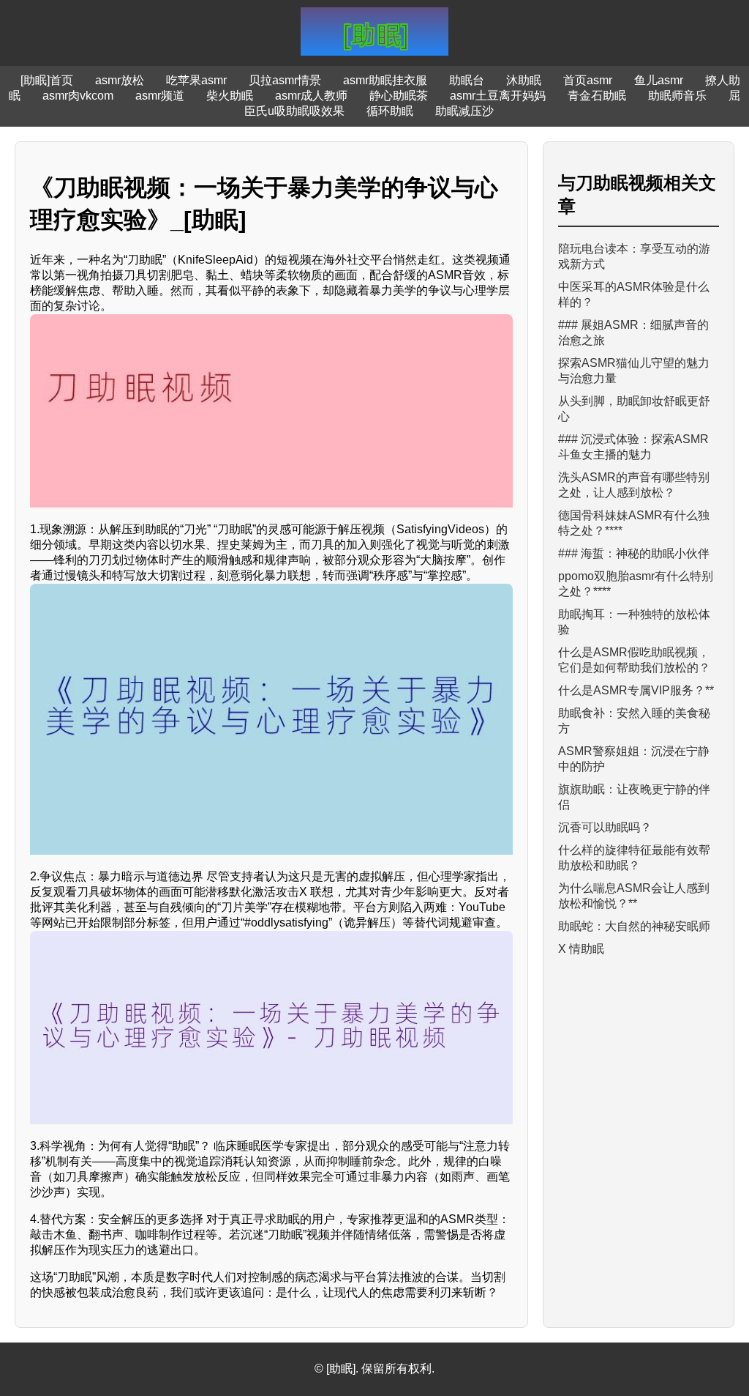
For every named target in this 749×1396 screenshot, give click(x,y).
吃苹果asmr (196, 80)
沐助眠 (523, 80)
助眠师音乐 (677, 95)
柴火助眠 (229, 95)
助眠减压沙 (464, 111)
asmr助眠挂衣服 (385, 80)
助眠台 (466, 80)
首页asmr (587, 80)
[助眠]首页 (46, 80)
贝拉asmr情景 (285, 80)
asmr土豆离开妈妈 (498, 95)
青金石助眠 (597, 95)
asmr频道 (159, 95)
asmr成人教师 (311, 95)
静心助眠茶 (398, 95)
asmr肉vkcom (77, 95)
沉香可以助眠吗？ (605, 827)
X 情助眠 (581, 949)
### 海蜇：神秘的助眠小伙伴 (634, 553)
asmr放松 (119, 80)
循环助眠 (389, 111)
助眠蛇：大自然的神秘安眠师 (634, 926)
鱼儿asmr (658, 80)
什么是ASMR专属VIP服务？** (636, 690)
